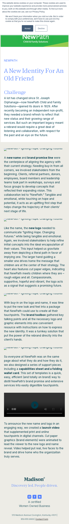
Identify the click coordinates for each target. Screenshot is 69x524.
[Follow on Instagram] (29, 497)
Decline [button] (41, 28)
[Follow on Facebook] (34, 497)
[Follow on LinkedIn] (40, 497)
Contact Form (42, 519)
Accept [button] (27, 28)
